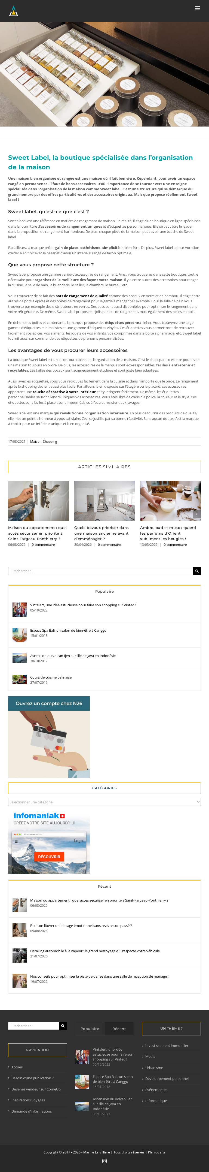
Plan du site (156, 1152)
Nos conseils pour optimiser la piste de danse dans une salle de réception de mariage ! (99, 976)
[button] (12, 514)
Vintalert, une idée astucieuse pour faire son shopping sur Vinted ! (83, 604)
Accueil (17, 1067)
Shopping (50, 441)
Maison (35, 441)
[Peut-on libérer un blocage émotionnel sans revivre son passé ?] (20, 925)
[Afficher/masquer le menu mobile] (198, 8)
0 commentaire (43, 544)
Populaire (104, 591)
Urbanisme (154, 1067)
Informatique (156, 1100)
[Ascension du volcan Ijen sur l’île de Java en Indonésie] (20, 655)
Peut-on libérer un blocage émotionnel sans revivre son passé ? (81, 925)
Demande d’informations (31, 1111)
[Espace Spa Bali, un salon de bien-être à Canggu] (20, 630)
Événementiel (156, 1089)
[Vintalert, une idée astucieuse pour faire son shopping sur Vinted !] (20, 604)
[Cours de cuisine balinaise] (20, 677)
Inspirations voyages (28, 1100)
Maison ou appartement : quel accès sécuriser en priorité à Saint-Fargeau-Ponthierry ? (38, 501)
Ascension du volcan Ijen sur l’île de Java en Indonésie (73, 655)
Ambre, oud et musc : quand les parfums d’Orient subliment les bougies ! (170, 501)
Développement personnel (167, 1078)
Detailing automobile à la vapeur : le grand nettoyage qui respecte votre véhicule (95, 950)
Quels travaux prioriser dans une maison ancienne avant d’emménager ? (104, 501)
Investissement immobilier (166, 1045)
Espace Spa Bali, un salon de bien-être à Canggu (68, 630)
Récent (104, 886)
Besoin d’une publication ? (32, 1077)
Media (150, 1056)
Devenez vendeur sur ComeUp (36, 1089)
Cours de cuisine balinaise (51, 677)
